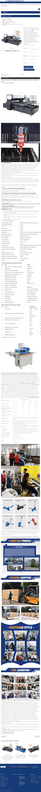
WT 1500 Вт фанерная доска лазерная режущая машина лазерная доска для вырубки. (7, 756)
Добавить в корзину (29, 69)
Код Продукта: (4, 75)
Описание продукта (5, 78)
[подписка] (40, 777)
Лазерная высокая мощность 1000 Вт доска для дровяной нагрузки (20, 756)
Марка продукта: (22, 74)
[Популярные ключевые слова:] (39, 9)
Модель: (3, 74)
